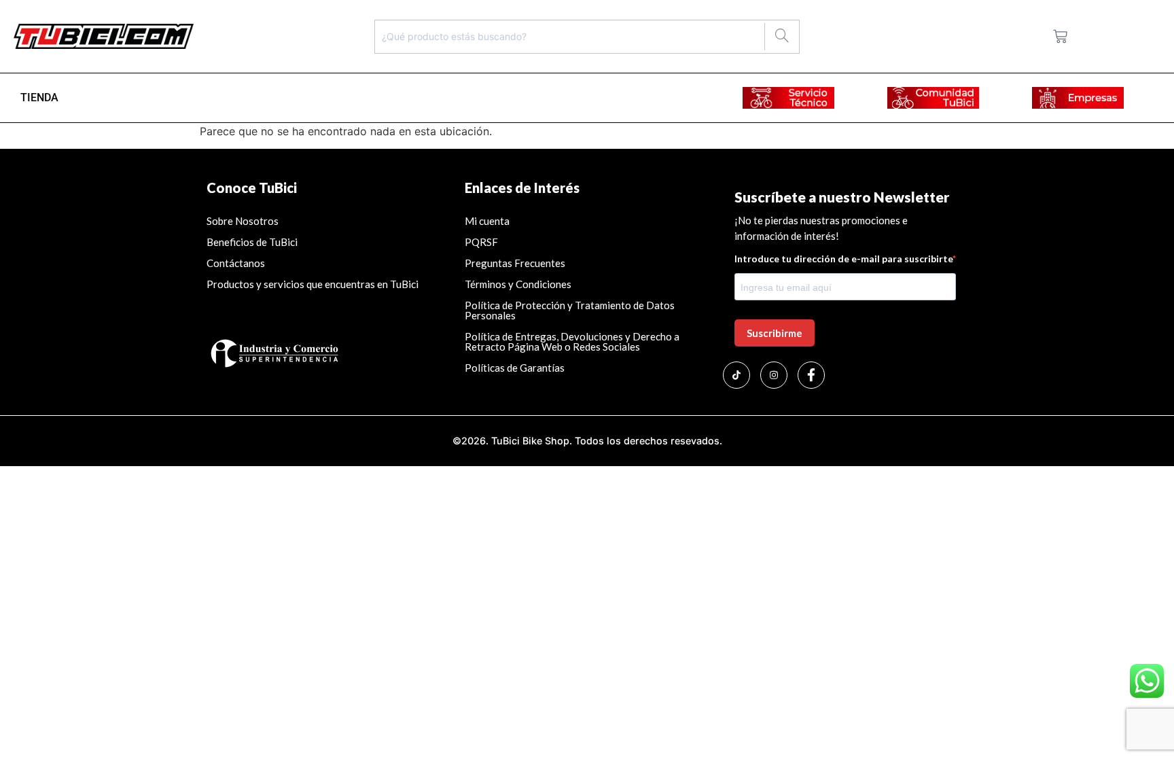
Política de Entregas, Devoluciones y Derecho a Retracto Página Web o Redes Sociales (572, 341)
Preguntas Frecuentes (515, 263)
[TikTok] (736, 375)
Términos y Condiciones (518, 284)
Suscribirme (774, 333)
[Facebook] (811, 375)
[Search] (781, 36)
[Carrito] (1060, 36)
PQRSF (481, 242)
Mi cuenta (487, 221)
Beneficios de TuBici (252, 242)
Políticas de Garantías (516, 367)
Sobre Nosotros (243, 221)
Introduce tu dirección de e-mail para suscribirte (843, 259)
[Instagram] (773, 375)
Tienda (39, 97)
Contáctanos (236, 263)
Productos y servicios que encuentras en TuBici (313, 284)
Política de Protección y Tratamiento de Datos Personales (570, 310)
